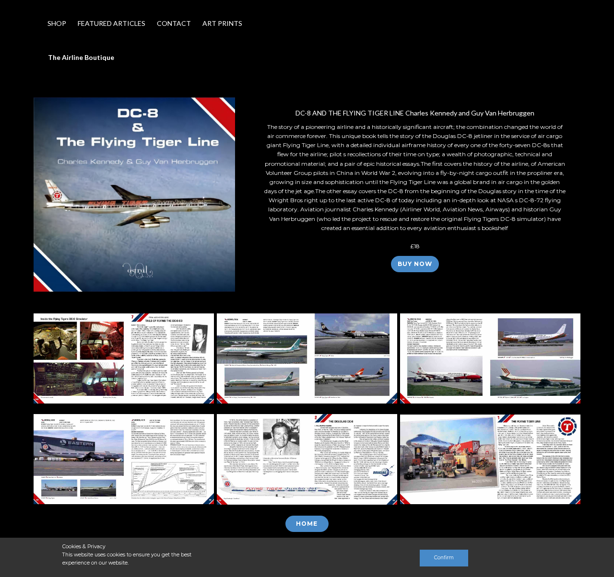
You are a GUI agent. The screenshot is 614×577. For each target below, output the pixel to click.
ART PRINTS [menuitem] (222, 23)
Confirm (444, 557)
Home (307, 523)
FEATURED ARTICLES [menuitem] (111, 23)
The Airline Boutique (81, 57)
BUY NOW (415, 263)
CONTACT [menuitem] (174, 23)
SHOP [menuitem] (56, 23)
